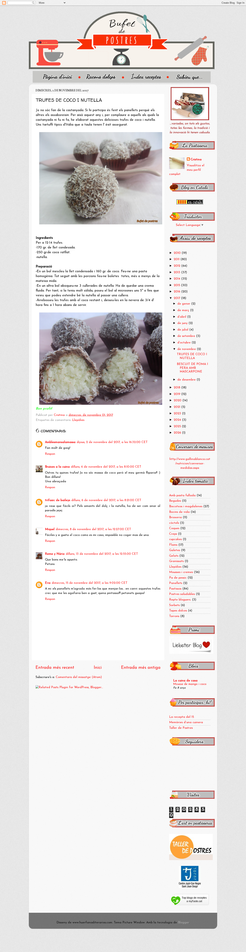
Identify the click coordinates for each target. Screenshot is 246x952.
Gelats (173, 555)
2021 (177, 407)
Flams (173, 544)
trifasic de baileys (57, 500)
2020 (178, 400)
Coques (174, 528)
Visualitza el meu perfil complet (186, 170)
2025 (178, 426)
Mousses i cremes (181, 572)
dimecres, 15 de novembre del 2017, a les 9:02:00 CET (89, 583)
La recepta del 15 (181, 717)
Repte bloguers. (180, 599)
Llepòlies (78, 420)
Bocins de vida (179, 512)
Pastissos (175, 588)
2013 (177, 272)
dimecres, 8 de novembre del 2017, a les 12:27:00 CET (93, 529)
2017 (177, 298)
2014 (177, 278)
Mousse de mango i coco (189, 684)
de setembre (186, 336)
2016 (177, 291)
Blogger (183, 922)
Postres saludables (182, 594)
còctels (174, 523)
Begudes (175, 500)
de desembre (187, 379)
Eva (48, 583)
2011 (177, 259)
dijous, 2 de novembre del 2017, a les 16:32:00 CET (112, 442)
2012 (177, 265)
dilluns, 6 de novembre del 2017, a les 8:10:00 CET (106, 466)
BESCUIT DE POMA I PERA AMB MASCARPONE (192, 368)
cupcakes (175, 539)
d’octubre (184, 342)
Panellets (175, 583)
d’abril (182, 316)
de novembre (187, 349)
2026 (178, 432)
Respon (50, 454)
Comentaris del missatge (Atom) (79, 677)
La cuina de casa (185, 680)
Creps (173, 534)
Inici (98, 667)
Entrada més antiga (140, 667)
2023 (178, 413)
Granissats (176, 561)
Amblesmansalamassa (60, 442)
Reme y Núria (55, 554)
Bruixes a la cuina (57, 466)
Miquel (50, 529)
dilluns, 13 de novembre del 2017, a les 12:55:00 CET (102, 554)
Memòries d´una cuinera (186, 722)
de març (183, 310)
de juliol (183, 329)
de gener (184, 303)
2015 (177, 285)
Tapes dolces (178, 610)
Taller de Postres (181, 728)
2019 (177, 394)
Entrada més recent (55, 667)
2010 (178, 253)
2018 (177, 387)
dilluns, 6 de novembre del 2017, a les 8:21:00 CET (106, 500)
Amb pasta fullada (182, 495)
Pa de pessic (178, 577)
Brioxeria (175, 517)
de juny (183, 323)
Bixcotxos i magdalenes (185, 506)
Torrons (174, 616)
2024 (178, 419)
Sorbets (174, 605)
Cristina (196, 159)
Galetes (174, 550)
